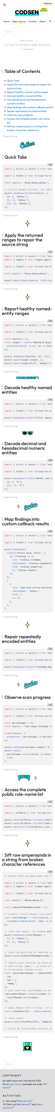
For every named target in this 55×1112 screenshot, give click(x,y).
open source (16, 1084)
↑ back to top (10, 136)
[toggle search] (50, 21)
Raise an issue (24, 1100)
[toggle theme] (5, 4)
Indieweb (25, 1104)
